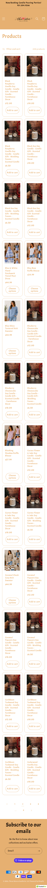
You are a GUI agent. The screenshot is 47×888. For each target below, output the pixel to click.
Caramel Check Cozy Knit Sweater (12, 578)
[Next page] (31, 810)
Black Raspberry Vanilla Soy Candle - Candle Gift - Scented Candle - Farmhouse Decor (12, 90)
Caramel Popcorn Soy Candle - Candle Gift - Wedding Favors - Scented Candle (34, 644)
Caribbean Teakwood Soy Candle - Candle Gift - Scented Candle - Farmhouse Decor (12, 707)
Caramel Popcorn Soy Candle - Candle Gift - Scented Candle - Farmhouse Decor (34, 583)
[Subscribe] (39, 851)
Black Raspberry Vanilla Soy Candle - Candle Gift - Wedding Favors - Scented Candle (12, 154)
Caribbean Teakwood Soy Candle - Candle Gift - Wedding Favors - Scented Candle (12, 769)
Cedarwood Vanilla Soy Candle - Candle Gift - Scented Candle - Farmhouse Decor (34, 770)
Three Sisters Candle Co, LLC (19, 881)
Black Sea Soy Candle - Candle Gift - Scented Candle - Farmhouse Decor (34, 153)
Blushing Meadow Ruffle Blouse (12, 453)
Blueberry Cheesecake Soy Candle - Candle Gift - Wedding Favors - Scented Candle (34, 396)
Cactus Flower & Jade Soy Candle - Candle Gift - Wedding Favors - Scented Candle (34, 519)
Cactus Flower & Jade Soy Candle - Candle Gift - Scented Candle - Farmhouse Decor (34, 458)
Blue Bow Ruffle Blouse (33, 269)
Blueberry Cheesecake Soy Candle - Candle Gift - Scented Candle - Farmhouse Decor (34, 334)
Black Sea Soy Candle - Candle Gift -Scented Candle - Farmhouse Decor (34, 215)
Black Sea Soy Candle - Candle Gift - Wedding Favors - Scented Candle (12, 213)
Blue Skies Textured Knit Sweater (11, 328)
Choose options (12, 289)
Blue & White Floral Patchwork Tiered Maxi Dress (11, 273)
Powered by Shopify (37, 881)
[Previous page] (7, 804)
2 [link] (22, 804)
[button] (3, 19)
